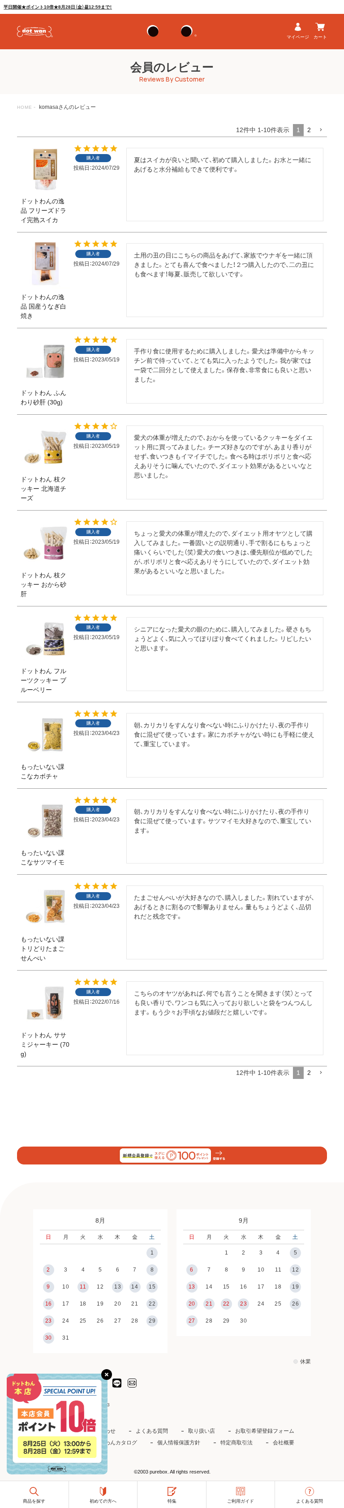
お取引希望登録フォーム (264, 1431)
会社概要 (283, 1442)
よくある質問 (152, 1431)
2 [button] (309, 129)
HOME (24, 107)
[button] (320, 130)
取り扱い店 (201, 1431)
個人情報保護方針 (178, 1442)
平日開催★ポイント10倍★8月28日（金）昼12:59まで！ (58, 6)
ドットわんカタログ (113, 1442)
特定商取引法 (236, 1442)
